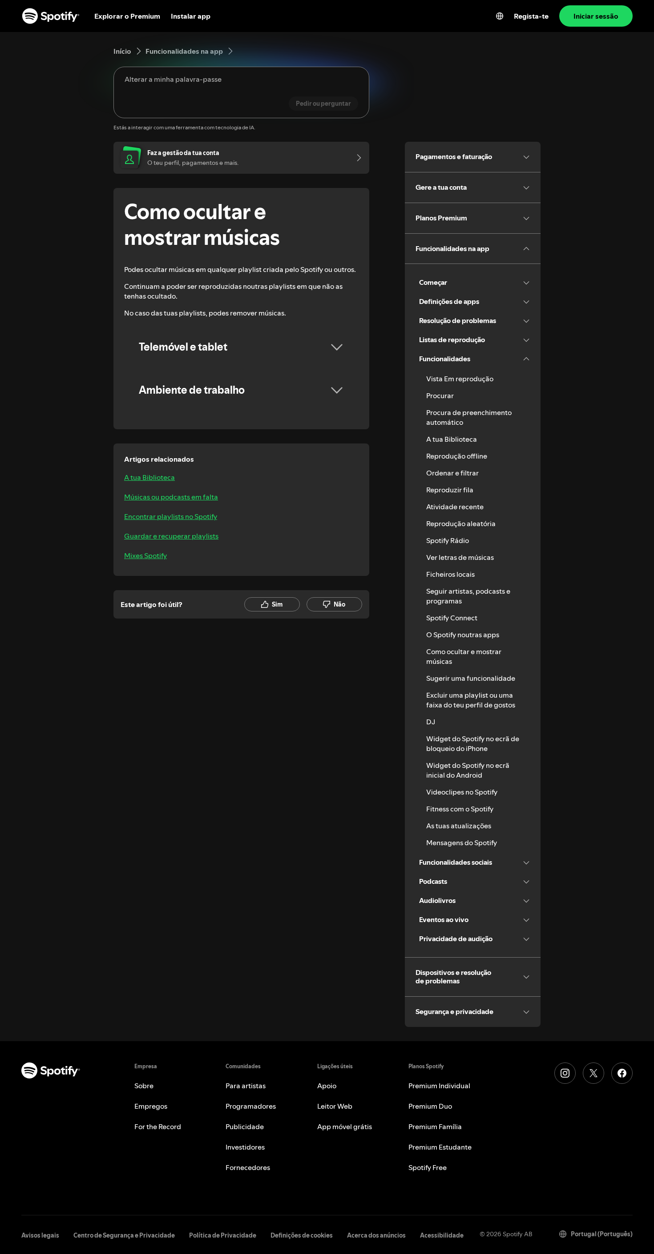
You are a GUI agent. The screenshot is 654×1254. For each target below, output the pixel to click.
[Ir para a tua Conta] (356, 157)
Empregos (150, 1106)
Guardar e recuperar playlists (171, 536)
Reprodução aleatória (461, 523)
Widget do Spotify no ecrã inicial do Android (467, 770)
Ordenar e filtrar (452, 473)
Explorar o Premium (127, 16)
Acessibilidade (442, 1235)
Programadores (251, 1106)
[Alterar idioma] (499, 16)
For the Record (157, 1126)
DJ (430, 722)
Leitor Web (334, 1106)
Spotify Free (427, 1167)
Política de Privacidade (222, 1235)
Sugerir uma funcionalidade (470, 678)
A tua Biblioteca (149, 477)
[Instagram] (565, 1073)
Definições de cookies (301, 1235)
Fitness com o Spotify (459, 809)
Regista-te (531, 16)
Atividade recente (455, 506)
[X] (593, 1073)
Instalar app (190, 16)
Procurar (440, 395)
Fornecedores (248, 1167)
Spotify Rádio (447, 540)
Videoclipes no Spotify (461, 792)
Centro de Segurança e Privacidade (124, 1235)
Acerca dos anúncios (376, 1235)
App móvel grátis (344, 1126)
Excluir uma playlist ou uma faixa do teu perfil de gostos (470, 700)
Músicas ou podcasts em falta (171, 497)
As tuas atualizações (458, 826)
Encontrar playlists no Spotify (170, 516)
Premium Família (435, 1126)
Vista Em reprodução (459, 378)
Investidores (245, 1147)
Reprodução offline (456, 456)
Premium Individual (439, 1085)
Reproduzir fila (449, 490)
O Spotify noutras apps (462, 634)
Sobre (143, 1085)
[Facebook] (622, 1073)
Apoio (326, 1085)
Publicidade (245, 1126)
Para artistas (246, 1085)
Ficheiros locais (450, 574)
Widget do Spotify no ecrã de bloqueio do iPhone (472, 743)
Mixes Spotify (145, 555)
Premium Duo (430, 1106)
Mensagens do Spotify (461, 842)
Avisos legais (40, 1235)
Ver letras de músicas (460, 557)
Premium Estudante (440, 1147)
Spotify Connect (451, 618)
